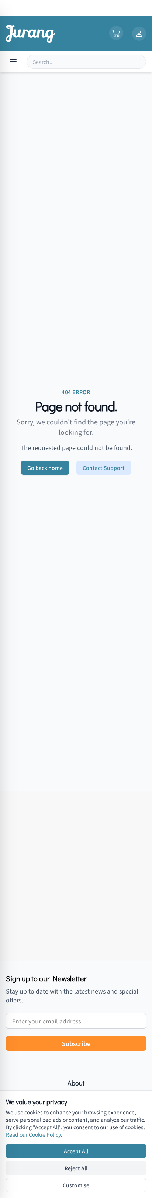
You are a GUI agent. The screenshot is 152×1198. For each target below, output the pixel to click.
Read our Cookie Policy (33, 1134)
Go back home (45, 467)
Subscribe (76, 1043)
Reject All (76, 1168)
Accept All (76, 1151)
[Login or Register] (139, 34)
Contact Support (104, 467)
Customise (76, 1185)
